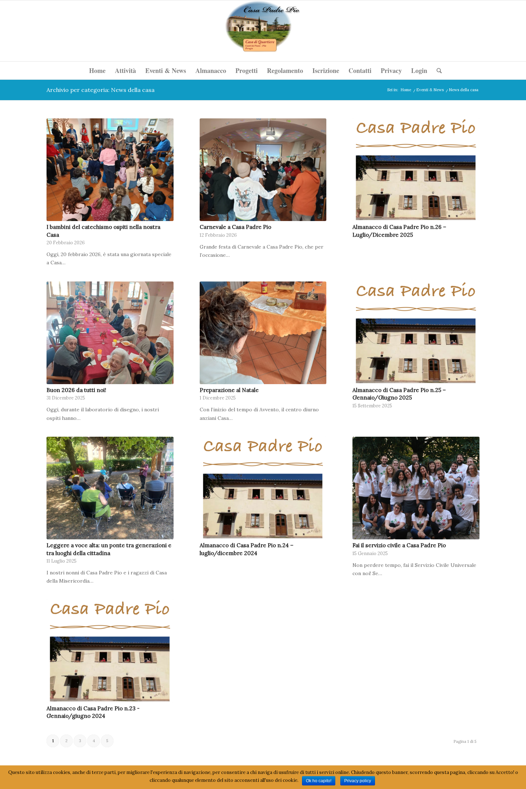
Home (405, 89)
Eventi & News (430, 89)
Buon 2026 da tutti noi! (76, 390)
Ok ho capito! (318, 780)
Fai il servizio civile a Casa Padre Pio (399, 545)
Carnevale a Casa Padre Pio (235, 227)
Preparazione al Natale (229, 390)
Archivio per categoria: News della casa (101, 89)
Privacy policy (357, 780)
